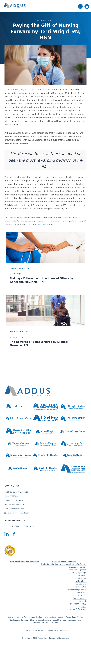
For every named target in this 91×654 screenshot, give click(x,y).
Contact (8, 526)
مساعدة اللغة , (80, 581)
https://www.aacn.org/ (45, 224)
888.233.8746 (18, 504)
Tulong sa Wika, (80, 587)
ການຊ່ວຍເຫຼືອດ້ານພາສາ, (76, 567)
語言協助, (82, 575)
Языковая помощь (78, 604)
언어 (82, 578)
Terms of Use (29, 526)
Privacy (18, 526)
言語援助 (82, 606)
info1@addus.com (17, 508)
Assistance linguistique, (76, 589)
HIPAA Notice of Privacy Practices (24, 561)
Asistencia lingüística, (77, 570)
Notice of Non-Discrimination (63, 561)
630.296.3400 (17, 500)
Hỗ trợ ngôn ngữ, (79, 572)
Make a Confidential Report (18, 513)
